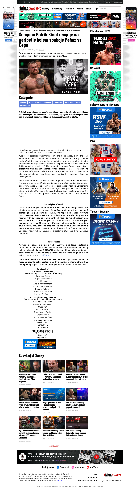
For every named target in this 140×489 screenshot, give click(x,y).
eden (78, 102)
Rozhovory (57, 9)
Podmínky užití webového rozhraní (47, 486)
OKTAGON (51, 370)
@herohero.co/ (54, 460)
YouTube (94, 467)
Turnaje (68, 9)
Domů (21, 30)
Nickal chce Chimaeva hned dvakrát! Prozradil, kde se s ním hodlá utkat (29, 405)
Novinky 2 (47, 102)
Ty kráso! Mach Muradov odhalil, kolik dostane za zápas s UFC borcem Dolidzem (29, 434)
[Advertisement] (53, 133)
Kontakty (60, 480)
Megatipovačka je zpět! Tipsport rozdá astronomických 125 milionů (52, 406)
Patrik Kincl (58, 102)
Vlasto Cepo (69, 102)
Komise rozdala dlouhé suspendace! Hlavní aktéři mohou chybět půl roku (77, 377)
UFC (74, 398)
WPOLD (41, 50)
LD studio (100, 486)
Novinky (45, 9)
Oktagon (38, 102)
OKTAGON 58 (25, 106)
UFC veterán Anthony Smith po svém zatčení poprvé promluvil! (75, 405)
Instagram (80, 467)
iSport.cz (47, 255)
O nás (94, 475)
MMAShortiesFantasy (87, 481)
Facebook (64, 467)
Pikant (80, 9)
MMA (30, 102)
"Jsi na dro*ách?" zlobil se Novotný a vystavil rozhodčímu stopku (52, 377)
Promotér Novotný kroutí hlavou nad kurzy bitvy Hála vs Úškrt (53, 433)
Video (88, 9)
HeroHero (92, 478)
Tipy (96, 9)
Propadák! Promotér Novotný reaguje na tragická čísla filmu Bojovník (27, 378)
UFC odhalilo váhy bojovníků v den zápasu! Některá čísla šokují (76, 433)
